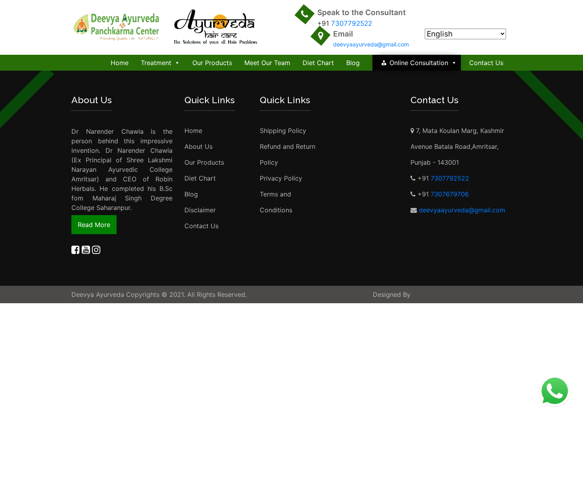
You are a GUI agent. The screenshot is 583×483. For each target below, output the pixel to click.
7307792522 (351, 23)
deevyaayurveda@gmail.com (371, 44)
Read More (94, 225)
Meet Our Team (267, 63)
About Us (198, 146)
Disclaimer (200, 210)
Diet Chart (318, 63)
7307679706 (450, 194)
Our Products (212, 63)
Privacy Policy (281, 178)
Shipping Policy (283, 131)
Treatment (156, 63)
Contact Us (486, 63)
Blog (353, 63)
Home (119, 63)
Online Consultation (418, 63)
